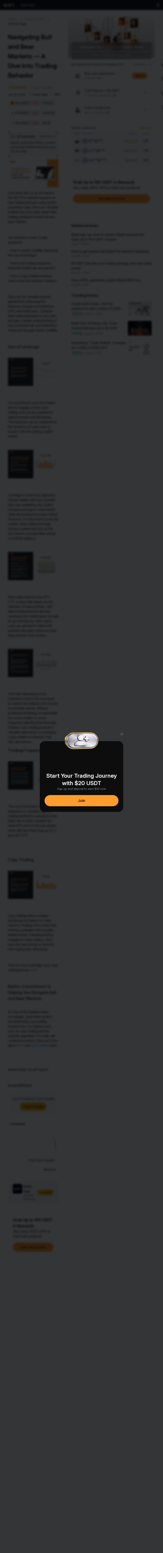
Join (81, 800)
